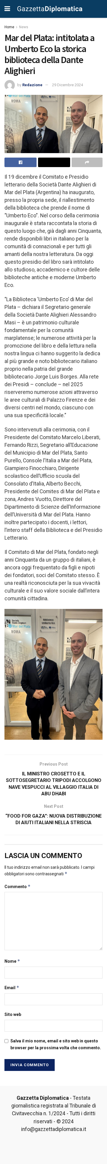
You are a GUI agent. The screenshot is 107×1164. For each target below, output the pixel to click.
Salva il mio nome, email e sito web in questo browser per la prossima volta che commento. (55, 1044)
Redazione (32, 85)
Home (9, 27)
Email (11, 987)
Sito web (12, 1014)
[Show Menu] (7, 9)
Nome (12, 961)
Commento (17, 886)
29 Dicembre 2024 (67, 85)
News (23, 27)
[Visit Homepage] (50, 8)
